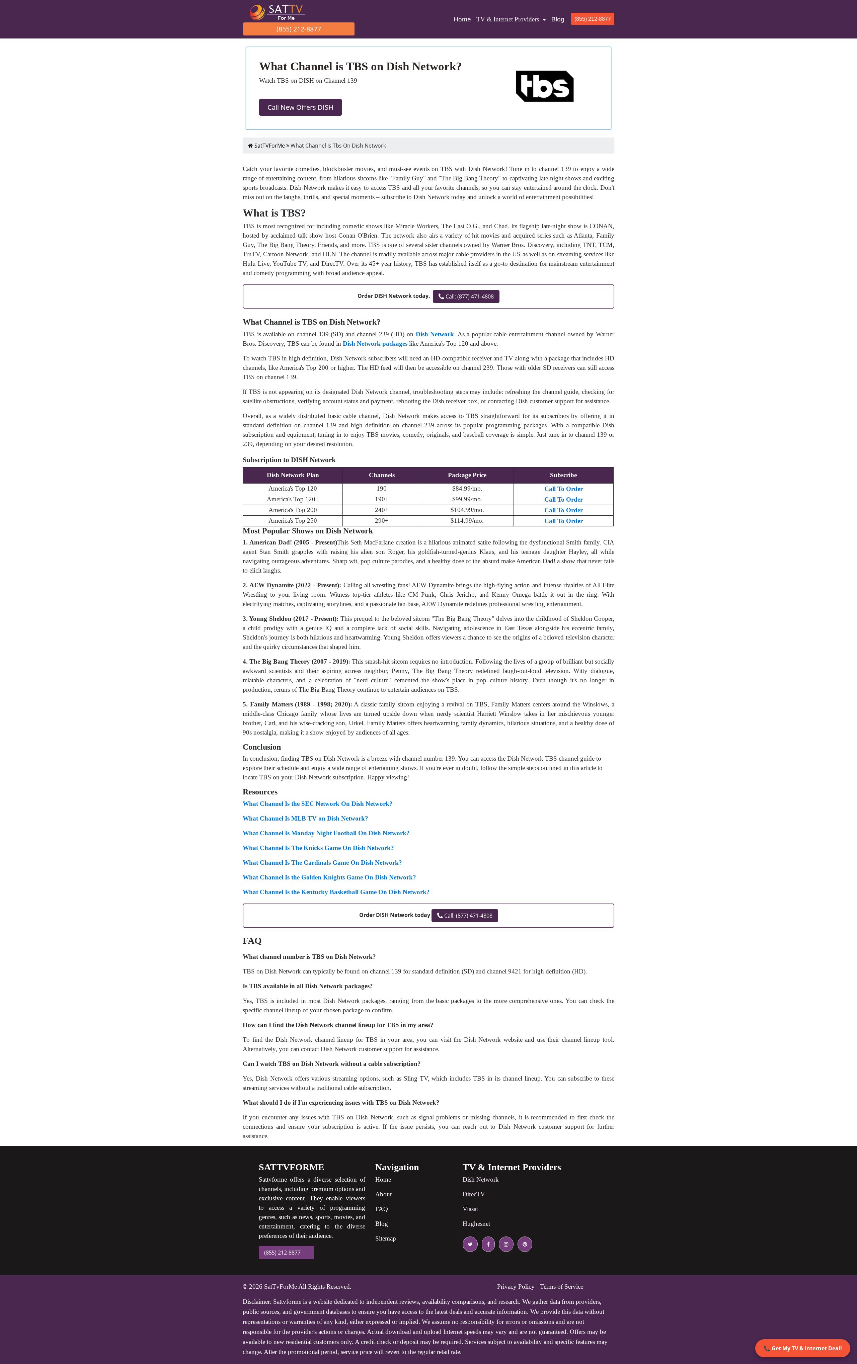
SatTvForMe (280, 1286)
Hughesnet (476, 1223)
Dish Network (435, 334)
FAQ (381, 1208)
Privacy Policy (516, 1286)
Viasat (470, 1208)
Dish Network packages (375, 343)
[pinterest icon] (523, 1244)
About (383, 1194)
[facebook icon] (487, 1244)
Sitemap (385, 1238)
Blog (557, 19)
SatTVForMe (269, 145)
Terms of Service (561, 1286)
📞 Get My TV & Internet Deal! (803, 1348)
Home (464, 19)
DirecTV (474, 1194)
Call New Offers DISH (300, 107)
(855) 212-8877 (299, 28)
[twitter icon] (470, 1244)
